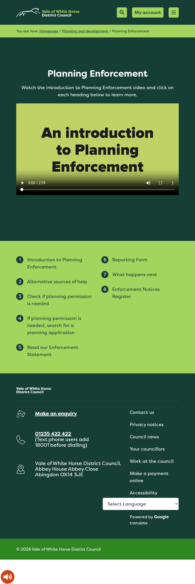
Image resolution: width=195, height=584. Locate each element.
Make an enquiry (56, 413)
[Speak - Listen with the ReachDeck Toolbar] (7, 577)
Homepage (48, 31)
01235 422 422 (53, 433)
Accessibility (143, 493)
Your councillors (147, 449)
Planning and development (85, 31)
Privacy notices (147, 424)
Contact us (142, 412)
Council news (144, 436)
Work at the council (152, 461)
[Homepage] (47, 12)
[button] (174, 12)
